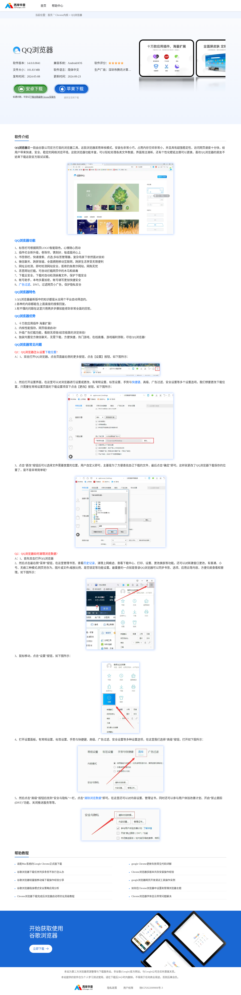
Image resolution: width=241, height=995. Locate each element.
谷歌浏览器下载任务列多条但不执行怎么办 (40, 872)
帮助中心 (57, 5)
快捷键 (136, 382)
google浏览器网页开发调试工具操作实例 (153, 880)
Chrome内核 (61, 15)
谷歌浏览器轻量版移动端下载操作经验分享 (40, 880)
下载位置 (50, 352)
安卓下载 (34, 89)
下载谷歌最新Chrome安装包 (43, 97)
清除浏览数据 (92, 798)
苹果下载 (74, 90)
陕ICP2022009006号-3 (151, 988)
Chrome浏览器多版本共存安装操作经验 (152, 872)
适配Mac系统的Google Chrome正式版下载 (39, 864)
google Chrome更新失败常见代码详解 (151, 864)
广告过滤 (24, 284)
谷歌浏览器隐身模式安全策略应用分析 (38, 888)
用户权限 (128, 988)
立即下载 (38, 948)
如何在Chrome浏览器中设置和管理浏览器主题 (156, 888)
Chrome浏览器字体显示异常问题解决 (151, 896)
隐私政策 (112, 988)
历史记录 (89, 563)
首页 (43, 5)
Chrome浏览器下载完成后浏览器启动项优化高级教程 (45, 896)
